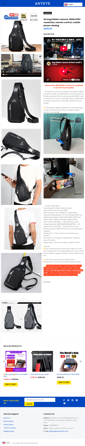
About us (7, 418)
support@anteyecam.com (58, 431)
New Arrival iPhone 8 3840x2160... (68, 374)
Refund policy (8, 421)
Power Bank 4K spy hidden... (40, 374)
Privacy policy (8, 425)
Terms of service (10, 428)
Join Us (29, 404)
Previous (5, 361)
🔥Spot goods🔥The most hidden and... (16, 375)
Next (80, 361)
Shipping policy (9, 431)
